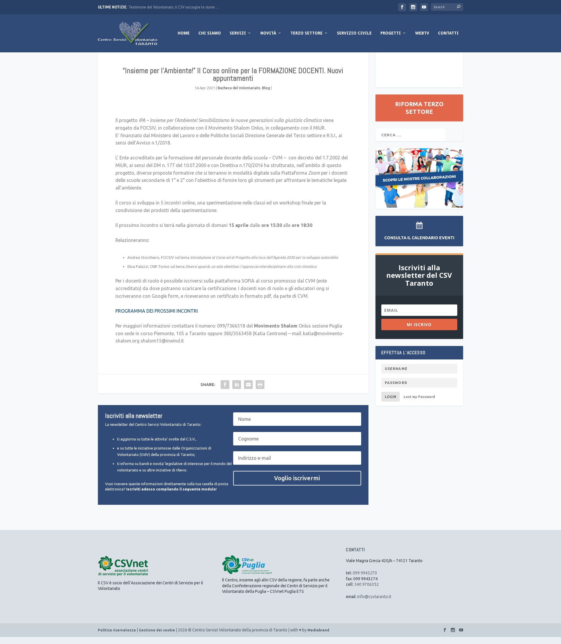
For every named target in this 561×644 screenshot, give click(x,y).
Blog (266, 88)
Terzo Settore (306, 33)
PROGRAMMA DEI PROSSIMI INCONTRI (156, 311)
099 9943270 (365, 573)
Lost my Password (419, 397)
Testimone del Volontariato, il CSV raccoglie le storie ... (174, 7)
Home (184, 33)
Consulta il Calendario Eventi (419, 237)
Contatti (448, 33)
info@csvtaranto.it (374, 596)
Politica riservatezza (117, 630)
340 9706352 (366, 584)
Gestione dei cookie (157, 630)
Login (390, 397)
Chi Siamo (209, 33)
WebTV (422, 33)
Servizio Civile (354, 33)
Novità (268, 33)
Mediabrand (318, 630)
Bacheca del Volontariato (239, 88)
